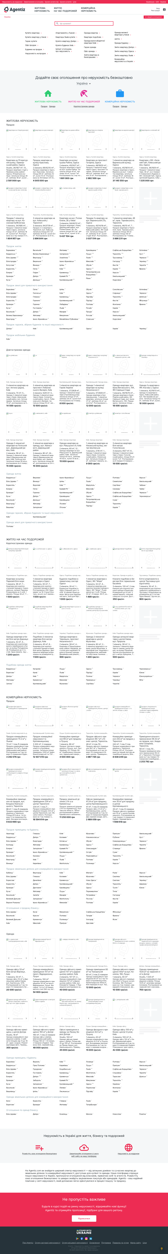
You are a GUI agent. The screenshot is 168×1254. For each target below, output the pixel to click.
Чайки (141, 489)
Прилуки (116, 834)
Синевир (116, 489)
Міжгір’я (89, 873)
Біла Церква (11, 258)
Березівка (10, 289)
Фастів (115, 265)
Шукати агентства (52, 2)
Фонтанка (116, 304)
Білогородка (11, 261)
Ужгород (116, 261)
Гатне (35, 269)
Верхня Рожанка (13, 902)
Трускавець (117, 258)
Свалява (116, 876)
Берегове (10, 672)
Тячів (115, 891)
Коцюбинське (65, 1069)
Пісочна (89, 899)
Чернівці (142, 261)
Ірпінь (62, 265)
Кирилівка (37, 863)
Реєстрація (155, 10)
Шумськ (142, 1076)
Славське (90, 319)
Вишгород (37, 258)
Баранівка (10, 1062)
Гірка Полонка (39, 1065)
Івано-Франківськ (67, 261)
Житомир (63, 250)
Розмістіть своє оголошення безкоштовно (39, 1154)
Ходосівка (117, 280)
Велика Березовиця (41, 254)
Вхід (158, 8)
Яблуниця (143, 300)
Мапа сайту (135, 1243)
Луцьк (88, 254)
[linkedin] (90, 1238)
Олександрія (91, 848)
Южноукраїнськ (145, 676)
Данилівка (37, 880)
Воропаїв (36, 485)
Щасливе (89, 923)
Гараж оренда (90, 47)
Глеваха (36, 297)
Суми (115, 500)
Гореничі (36, 300)
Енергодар (37, 841)
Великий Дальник (13, 899)
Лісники (63, 504)
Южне (141, 672)
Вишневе (10, 507)
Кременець (64, 272)
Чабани (142, 485)
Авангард (10, 834)
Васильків (37, 250)
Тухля (115, 887)
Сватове (116, 880)
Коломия (63, 837)
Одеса (88, 269)
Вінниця (36, 265)
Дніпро (35, 276)
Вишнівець (10, 1091)
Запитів (36, 895)
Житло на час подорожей (65, 9)
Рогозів (89, 315)
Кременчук (37, 680)
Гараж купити (31, 41)
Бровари (9, 276)
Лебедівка (64, 304)
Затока (9, 684)
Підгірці (89, 300)
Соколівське (118, 289)
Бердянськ (10, 254)
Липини (63, 1088)
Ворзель (36, 1062)
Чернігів (142, 265)
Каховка (36, 856)
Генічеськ (37, 293)
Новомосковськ (92, 837)
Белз (8, 1101)
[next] (26, 149)
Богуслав (10, 265)
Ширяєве (143, 884)
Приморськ (90, 680)
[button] (162, 1249)
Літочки (63, 507)
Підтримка (106, 1243)
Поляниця (90, 863)
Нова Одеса (91, 880)
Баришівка (10, 250)
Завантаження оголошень (34, 2)
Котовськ (63, 841)
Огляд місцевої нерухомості (75, 1243)
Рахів (115, 873)
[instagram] (86, 1238)
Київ (61, 269)
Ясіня (115, 919)
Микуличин (64, 315)
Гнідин (35, 272)
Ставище (116, 848)
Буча (8, 280)
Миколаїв (90, 261)
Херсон (116, 272)
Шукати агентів (65, 2)
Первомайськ (91, 856)
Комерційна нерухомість (88, 9)
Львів (88, 258)
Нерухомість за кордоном (12, 2)
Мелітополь (64, 863)
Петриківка (90, 895)
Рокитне (142, 1114)
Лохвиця (89, 1062)
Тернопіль (117, 254)
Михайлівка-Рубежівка (69, 319)
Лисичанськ (64, 1091)
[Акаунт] (164, 9)
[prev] (8, 149)
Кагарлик (36, 669)
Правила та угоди (121, 1243)
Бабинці (9, 873)
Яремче (142, 269)
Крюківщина (91, 250)
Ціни (74, 2)
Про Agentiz (28, 1243)
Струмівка (117, 1073)
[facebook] (81, 1238)
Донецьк (36, 280)
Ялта (141, 680)
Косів (35, 912)
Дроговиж (37, 887)
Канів (35, 672)
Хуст (141, 254)
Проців (89, 312)
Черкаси (142, 258)
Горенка (36, 304)
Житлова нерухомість (42, 9)
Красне (36, 916)
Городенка (37, 1069)
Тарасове (116, 1076)
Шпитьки (142, 297)
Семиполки (117, 481)
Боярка (9, 272)
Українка (116, 1084)
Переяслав (90, 1088)
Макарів (63, 312)
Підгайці (89, 297)
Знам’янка (64, 258)
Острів (88, 852)
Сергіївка (116, 485)
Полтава (89, 304)
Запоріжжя (64, 254)
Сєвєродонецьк (119, 841)
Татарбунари (91, 1105)
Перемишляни (92, 891)
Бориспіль (10, 269)
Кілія (61, 834)
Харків (115, 269)
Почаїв (89, 308)
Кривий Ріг (64, 276)
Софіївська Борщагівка (122, 250)
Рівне (88, 278)
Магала (89, 1114)
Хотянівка (143, 250)
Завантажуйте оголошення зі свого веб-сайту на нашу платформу (84, 1155)
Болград (9, 845)
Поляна (89, 676)
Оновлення (94, 1243)
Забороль (37, 1080)
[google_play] (77, 1238)
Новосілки (117, 1114)
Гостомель (37, 308)
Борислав (10, 880)
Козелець (63, 1114)
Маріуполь (90, 485)
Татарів (89, 916)
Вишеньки (37, 261)
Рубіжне (116, 837)
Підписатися (84, 1218)
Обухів (88, 265)
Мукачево (64, 684)
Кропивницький (66, 280)
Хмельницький (119, 276)
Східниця (116, 293)
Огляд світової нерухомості (47, 1243)
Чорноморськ (144, 496)
